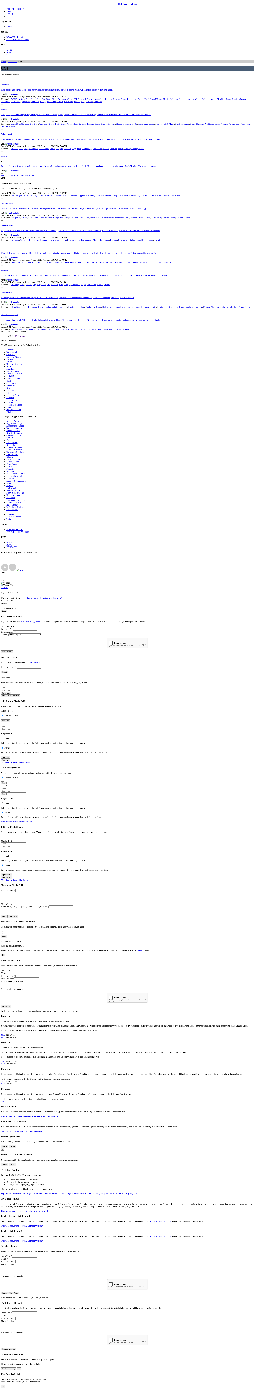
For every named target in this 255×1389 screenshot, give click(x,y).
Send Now (13, 916)
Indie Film (10, 369)
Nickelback (15, 101)
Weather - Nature (13, 409)
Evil (62, 218)
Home (3, 61)
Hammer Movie (119, 307)
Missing (206, 307)
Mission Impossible (101, 240)
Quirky (9, 381)
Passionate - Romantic (15, 500)
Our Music (12, 61)
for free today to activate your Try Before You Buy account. (29, 1193)
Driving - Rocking (14, 447)
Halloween (57, 195)
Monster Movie (231, 99)
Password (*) (6, 603)
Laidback (10, 478)
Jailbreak (206, 99)
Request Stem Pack (10, 1293)
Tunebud (41, 552)
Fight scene (132, 99)
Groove (51, 329)
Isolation (180, 307)
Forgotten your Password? (51, 598)
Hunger (153, 307)
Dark (46, 124)
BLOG (9, 52)
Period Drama (12, 376)
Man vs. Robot (161, 124)
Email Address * (8, 890)
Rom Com (10, 390)
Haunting (145, 307)
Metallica (200, 124)
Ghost (98, 307)
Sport (8, 407)
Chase (54, 99)
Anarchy (4, 109)
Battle (33, 99)
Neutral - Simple (13, 495)
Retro (8, 388)
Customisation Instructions (12, 989)
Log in (9, 11)
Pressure (35, 101)
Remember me (10, 608)
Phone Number (7, 979)
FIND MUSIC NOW (15, 9)
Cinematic (10, 354)
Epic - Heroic (12, 454)
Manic (213, 99)
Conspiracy (23, 148)
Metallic (220, 99)
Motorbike (5, 101)
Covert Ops (44, 148)
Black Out (4, 247)
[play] (4, 570)
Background (11, 352)
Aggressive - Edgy (14, 423)
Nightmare (26, 101)
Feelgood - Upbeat (14, 459)
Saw (237, 124)
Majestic (9, 485)
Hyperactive (84, 195)
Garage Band (143, 99)
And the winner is (6, 134)
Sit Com (9, 402)
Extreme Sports (119, 99)
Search (100, 284)
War (82, 101)
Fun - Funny (11, 464)
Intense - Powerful (14, 476)
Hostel (134, 124)
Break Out (41, 99)
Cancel (4, 1146)
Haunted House (107, 218)
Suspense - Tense (13, 517)
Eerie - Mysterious (14, 450)
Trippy (119, 329)
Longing (198, 307)
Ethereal (9, 457)
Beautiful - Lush (13, 430)
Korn (140, 124)
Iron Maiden (196, 99)
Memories (75, 284)
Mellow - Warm (13, 490)
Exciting (108, 99)
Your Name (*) (7, 626)
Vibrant (77, 101)
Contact (4, 587)
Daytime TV (65, 148)
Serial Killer (245, 124)
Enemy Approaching (95, 99)
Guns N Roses (156, 99)
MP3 (3, 1035)
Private (7, 748)
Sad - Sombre (12, 509)
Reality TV (11, 386)
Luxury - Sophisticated (16, 481)
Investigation (184, 99)
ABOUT (10, 50)
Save (4, 937)
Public (7, 738)
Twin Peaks (239, 307)
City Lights (4, 270)
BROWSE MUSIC (14, 37)
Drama (9, 362)
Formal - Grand (12, 462)
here (140, 950)
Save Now (6, 693)
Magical (9, 483)
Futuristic (10, 469)
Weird (8, 519)
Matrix (58, 329)
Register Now (7, 652)
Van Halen (68, 101)
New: (6, 723)
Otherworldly (227, 307)
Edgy (57, 124)
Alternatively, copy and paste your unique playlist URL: (24, 907)
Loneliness (189, 307)
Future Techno (40, 329)
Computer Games (13, 357)
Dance (30, 329)
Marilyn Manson (182, 124)
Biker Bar (29, 124)
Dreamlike (10, 445)
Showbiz (10, 397)
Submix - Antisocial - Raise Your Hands (18, 175)
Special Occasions (14, 405)
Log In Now (35, 662)
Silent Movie (11, 400)
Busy (48, 99)
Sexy (8, 512)
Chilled (29, 284)
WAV (3, 1037)
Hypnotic (10, 471)
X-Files (248, 307)
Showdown (51, 101)
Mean (192, 124)
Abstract (9, 350)
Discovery (63, 307)
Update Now (6, 875)
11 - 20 (14, 336)
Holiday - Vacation (14, 364)
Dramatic (43, 218)
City (34, 284)
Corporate (62, 99)
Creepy (24, 218)
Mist (213, 307)
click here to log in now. (31, 622)
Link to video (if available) (12, 981)
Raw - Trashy (12, 505)
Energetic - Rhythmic (15, 452)
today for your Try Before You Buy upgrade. (25, 1211)
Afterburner (5, 84)
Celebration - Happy (15, 435)
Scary (148, 218)
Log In (9, 27)
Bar (12, 195)
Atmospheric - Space (15, 426)
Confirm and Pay (8, 1369)
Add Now (5, 721)
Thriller (12, 126)
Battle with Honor (7, 225)
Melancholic (11, 488)
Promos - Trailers (13, 378)
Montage (242, 99)
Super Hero (141, 240)
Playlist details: (7, 841)
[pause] (12, 570)
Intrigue (67, 284)
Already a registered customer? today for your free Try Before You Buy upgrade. (98, 1193)
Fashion (54, 284)
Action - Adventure (14, 421)
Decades (10, 359)
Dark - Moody (12, 442)
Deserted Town (36, 307)
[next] (20, 570)
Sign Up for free (33, 598)
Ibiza (61, 284)
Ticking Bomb (137, 148)
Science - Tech (12, 395)
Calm (22, 284)
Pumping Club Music (71, 329)
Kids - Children (12, 371)
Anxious (14, 148)
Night (83, 284)
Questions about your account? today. (22, 1131)
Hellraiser (174, 99)
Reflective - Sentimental (16, 507)
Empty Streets (74, 307)
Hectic (166, 99)
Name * (4, 973)
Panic (217, 124)
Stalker (106, 148)
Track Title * (6, 970)
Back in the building (7, 203)
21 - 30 (21, 336)
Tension (4, 126)
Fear (103, 124)
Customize (6, 1006)
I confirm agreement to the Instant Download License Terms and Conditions (36, 1099)
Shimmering (11, 514)
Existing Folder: (11, 716)
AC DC (14, 99)
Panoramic (10, 497)
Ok (3, 955)
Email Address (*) (8, 600)
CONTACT (11, 55)
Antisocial (4, 156)
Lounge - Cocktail (14, 374)
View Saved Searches (10, 696)
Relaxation (91, 284)
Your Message (7, 904)
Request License (8, 1349)
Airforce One (23, 99)
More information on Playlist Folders (16, 762)
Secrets (107, 284)
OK (19, 1369)
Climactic (10, 438)
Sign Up (9, 14)
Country (4, 634)
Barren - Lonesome (14, 428)
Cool (8, 440)
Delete (12, 1146)
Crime (70, 99)
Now (3, 783)
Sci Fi (8, 393)
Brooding (15, 284)
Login (4, 611)
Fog (82, 307)
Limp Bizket (149, 124)
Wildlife (9, 412)
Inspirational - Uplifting (16, 474)
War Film (89, 101)
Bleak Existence (17, 307)
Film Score (73, 218)
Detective (35, 240)
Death (51, 124)
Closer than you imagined (9, 315)
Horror (9, 366)
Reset (4, 672)
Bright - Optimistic (14, 433)
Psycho (232, 124)
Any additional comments (12, 1276)
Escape (56, 218)
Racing (43, 101)
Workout (98, 101)
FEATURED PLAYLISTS (17, 39)
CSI (75, 99)
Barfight (14, 124)
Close (4, 916)
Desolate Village (51, 307)
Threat (60, 101)
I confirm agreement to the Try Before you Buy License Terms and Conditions (37, 1079)
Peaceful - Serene (13, 502)
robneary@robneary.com (160, 1221)
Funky (9, 466)
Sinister (165, 218)
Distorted (82, 99)
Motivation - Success (15, 493)
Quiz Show (11, 383)
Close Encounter (6, 292)
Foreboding (87, 148)
